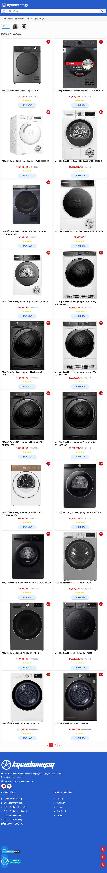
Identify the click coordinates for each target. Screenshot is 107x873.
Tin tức (59, 807)
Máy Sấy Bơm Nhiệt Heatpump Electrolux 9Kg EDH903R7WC (75, 373)
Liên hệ (59, 815)
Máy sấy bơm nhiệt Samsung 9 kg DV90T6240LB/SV (78, 512)
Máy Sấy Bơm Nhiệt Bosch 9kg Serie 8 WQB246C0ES (79, 231)
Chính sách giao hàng (12, 815)
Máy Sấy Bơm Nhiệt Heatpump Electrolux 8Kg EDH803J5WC (75, 303)
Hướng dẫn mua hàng (13, 799)
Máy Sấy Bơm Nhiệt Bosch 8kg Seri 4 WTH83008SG (25, 161)
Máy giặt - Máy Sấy (38, 19)
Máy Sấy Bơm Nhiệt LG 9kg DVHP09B (72, 723)
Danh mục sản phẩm (20, 19)
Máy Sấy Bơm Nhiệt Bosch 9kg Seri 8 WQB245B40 (25, 301)
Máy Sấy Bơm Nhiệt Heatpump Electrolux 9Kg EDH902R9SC (75, 443)
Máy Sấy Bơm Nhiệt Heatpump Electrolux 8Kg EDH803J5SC (23, 373)
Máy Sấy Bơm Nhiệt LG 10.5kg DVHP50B (20, 653)
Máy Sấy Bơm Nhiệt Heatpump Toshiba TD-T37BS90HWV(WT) (21, 514)
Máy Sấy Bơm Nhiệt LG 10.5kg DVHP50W (20, 723)
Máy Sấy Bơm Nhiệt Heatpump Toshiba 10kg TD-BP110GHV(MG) (24, 232)
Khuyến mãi (61, 811)
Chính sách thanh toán (13, 803)
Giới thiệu (60, 799)
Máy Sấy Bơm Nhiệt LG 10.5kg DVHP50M (73, 653)
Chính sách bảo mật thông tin (16, 811)
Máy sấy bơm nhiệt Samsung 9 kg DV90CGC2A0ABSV (26, 583)
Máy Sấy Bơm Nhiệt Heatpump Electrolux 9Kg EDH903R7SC (23, 443)
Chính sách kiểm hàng (13, 819)
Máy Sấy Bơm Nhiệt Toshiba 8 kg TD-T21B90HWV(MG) (79, 90)
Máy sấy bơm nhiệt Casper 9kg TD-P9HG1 (21, 90)
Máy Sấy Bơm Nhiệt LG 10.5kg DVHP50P (73, 583)
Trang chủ (7, 19)
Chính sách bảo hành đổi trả (15, 807)
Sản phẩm (60, 803)
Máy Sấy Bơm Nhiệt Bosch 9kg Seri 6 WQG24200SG (78, 161)
